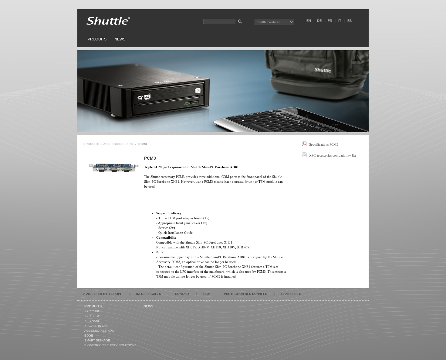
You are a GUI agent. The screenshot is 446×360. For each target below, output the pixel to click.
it (339, 20)
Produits (97, 39)
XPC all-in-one (96, 325)
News (119, 39)
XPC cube (92, 311)
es (349, 20)
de (319, 20)
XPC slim (91, 316)
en (308, 20)
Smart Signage (97, 340)
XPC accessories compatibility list (332, 155)
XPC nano (92, 321)
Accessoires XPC (118, 144)
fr (330, 20)
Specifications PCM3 (323, 144)
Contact (182, 294)
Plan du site (291, 294)
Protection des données (245, 294)
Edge (88, 335)
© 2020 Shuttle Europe (102, 294)
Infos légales (148, 294)
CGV (206, 294)
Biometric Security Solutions (110, 345)
